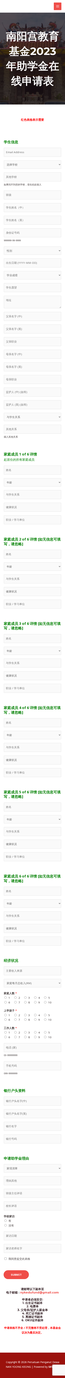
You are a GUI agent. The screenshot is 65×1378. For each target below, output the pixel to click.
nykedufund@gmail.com (39, 1292)
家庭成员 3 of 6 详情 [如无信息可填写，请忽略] (32, 625)
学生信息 (11, 142)
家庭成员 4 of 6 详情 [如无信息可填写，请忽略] (32, 710)
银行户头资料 (14, 1090)
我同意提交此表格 (19, 1259)
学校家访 (9, 1216)
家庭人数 (10, 993)
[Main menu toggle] (58, 6)
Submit (16, 1274)
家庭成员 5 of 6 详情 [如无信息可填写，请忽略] (32, 794)
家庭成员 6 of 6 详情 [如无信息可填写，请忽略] (32, 878)
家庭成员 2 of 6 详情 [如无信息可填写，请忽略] (32, 541)
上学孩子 (10, 1010)
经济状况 (11, 960)
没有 (11, 1225)
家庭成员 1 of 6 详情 (20, 454)
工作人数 (10, 1028)
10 (49, 1002)
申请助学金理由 (16, 1158)
